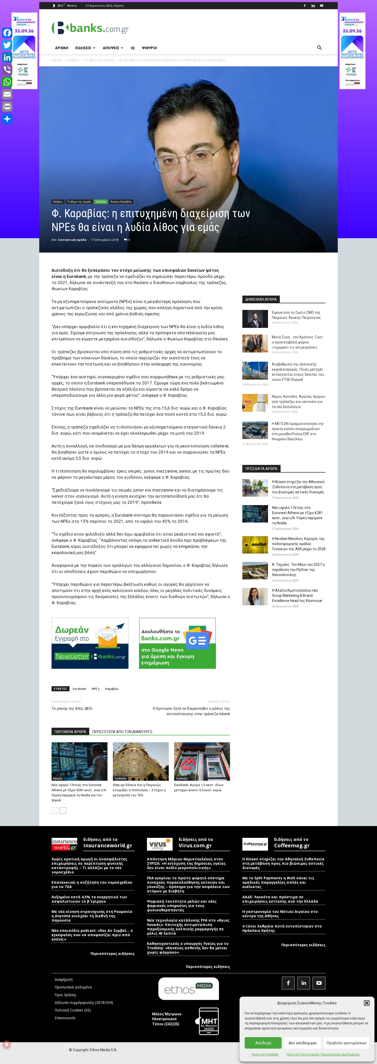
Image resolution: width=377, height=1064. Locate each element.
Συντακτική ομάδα (72, 240)
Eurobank (79, 689)
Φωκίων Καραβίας (121, 201)
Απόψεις (73, 60)
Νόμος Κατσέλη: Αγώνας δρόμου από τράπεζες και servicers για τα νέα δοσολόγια (298, 401)
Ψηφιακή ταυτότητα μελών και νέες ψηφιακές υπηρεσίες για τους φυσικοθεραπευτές (181, 905)
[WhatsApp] (7, 82)
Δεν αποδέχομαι (303, 1043)
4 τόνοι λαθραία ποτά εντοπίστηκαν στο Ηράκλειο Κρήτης (282, 928)
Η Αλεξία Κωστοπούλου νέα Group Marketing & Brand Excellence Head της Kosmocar (297, 595)
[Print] (7, 106)
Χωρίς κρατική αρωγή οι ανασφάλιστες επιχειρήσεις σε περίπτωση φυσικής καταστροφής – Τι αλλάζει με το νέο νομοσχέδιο (89, 865)
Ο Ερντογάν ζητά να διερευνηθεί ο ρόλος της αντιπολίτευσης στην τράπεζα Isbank (191, 711)
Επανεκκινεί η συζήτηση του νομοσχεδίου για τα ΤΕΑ (92, 884)
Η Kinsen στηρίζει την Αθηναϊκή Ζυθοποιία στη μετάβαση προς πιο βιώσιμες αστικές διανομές (298, 487)
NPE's (96, 689)
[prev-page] (55, 810)
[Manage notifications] (7, 1044)
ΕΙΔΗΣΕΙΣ (83, 47)
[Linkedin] (313, 5)
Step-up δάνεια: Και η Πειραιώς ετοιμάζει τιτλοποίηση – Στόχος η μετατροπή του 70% (139, 790)
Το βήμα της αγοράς (99, 60)
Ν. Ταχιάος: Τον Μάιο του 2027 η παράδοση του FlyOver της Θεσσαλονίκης (298, 569)
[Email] (7, 94)
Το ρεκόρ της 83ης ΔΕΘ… (73, 708)
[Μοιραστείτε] (7, 119)
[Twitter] (7, 45)
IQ (133, 47)
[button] (366, 1003)
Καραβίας (111, 689)
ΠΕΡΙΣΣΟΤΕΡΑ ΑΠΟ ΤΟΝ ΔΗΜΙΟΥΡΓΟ (122, 732)
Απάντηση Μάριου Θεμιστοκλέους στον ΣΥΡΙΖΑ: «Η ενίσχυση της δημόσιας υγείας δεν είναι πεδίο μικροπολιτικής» (186, 863)
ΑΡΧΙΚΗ (61, 47)
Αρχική (57, 60)
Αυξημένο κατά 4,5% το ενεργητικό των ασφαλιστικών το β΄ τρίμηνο (89, 899)
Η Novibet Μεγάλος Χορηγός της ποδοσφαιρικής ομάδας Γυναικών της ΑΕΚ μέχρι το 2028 (298, 544)
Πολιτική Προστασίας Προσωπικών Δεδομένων (323, 1054)
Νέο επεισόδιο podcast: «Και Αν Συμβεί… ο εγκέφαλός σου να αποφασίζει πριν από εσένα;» (92, 935)
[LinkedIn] (7, 57)
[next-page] (63, 810)
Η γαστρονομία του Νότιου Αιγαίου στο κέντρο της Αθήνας (280, 913)
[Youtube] (321, 5)
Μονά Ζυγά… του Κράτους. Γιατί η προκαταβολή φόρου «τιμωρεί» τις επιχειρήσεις (297, 342)
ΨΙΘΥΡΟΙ (149, 47)
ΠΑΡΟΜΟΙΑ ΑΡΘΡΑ (70, 732)
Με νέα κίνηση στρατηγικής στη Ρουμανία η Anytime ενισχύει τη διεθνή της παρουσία (92, 916)
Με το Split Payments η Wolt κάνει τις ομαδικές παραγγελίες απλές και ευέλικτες (278, 882)
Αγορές (57, 778)
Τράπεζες (101, 201)
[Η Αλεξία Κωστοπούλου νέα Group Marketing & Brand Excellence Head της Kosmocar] (255, 597)
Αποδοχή (263, 1043)
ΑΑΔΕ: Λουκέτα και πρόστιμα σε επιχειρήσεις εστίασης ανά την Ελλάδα (280, 899)
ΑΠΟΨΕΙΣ (111, 47)
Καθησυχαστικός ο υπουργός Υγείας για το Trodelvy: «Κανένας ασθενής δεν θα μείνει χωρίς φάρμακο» (188, 948)
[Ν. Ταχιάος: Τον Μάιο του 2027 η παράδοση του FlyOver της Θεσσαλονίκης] (255, 571)
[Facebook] (305, 5)
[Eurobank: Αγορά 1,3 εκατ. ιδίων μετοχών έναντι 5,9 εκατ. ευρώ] (202, 761)
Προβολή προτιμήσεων (346, 1043)
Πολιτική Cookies (265, 1054)
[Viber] (7, 70)
